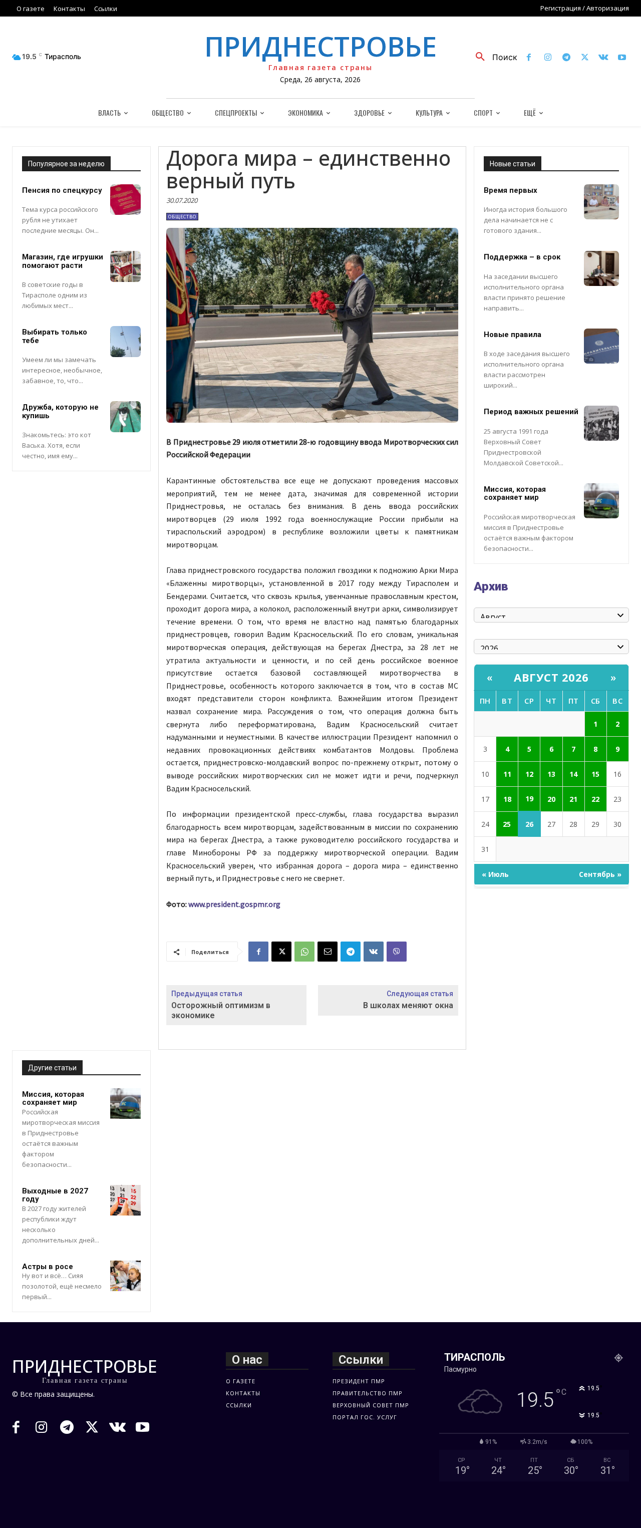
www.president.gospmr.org (234, 904)
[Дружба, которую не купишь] (125, 416)
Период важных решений (531, 411)
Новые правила (512, 334)
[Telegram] (566, 58)
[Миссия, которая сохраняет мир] (125, 1103)
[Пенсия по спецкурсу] (125, 199)
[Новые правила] (601, 346)
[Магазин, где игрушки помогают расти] (125, 266)
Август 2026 (551, 677)
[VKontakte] (603, 58)
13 (551, 774)
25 (507, 824)
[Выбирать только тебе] (125, 341)
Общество (182, 216)
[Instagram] (547, 58)
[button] (492, 57)
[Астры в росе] (125, 1276)
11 (507, 774)
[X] (584, 58)
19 (529, 798)
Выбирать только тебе (54, 336)
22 (595, 799)
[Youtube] (622, 58)
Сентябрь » (600, 874)
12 (529, 774)
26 (529, 824)
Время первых (510, 190)
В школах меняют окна (408, 1005)
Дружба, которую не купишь (60, 411)
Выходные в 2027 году (55, 1195)
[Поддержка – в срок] (601, 268)
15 (595, 774)
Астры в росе (47, 1266)
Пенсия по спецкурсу (62, 190)
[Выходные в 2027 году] (125, 1200)
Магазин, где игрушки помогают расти (62, 261)
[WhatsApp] (304, 952)
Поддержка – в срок (522, 256)
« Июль (495, 874)
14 (573, 774)
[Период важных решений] (601, 423)
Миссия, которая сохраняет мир (53, 1098)
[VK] (374, 952)
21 (573, 799)
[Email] (327, 952)
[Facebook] (529, 58)
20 (551, 799)
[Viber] (397, 952)
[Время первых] (601, 201)
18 (507, 799)
